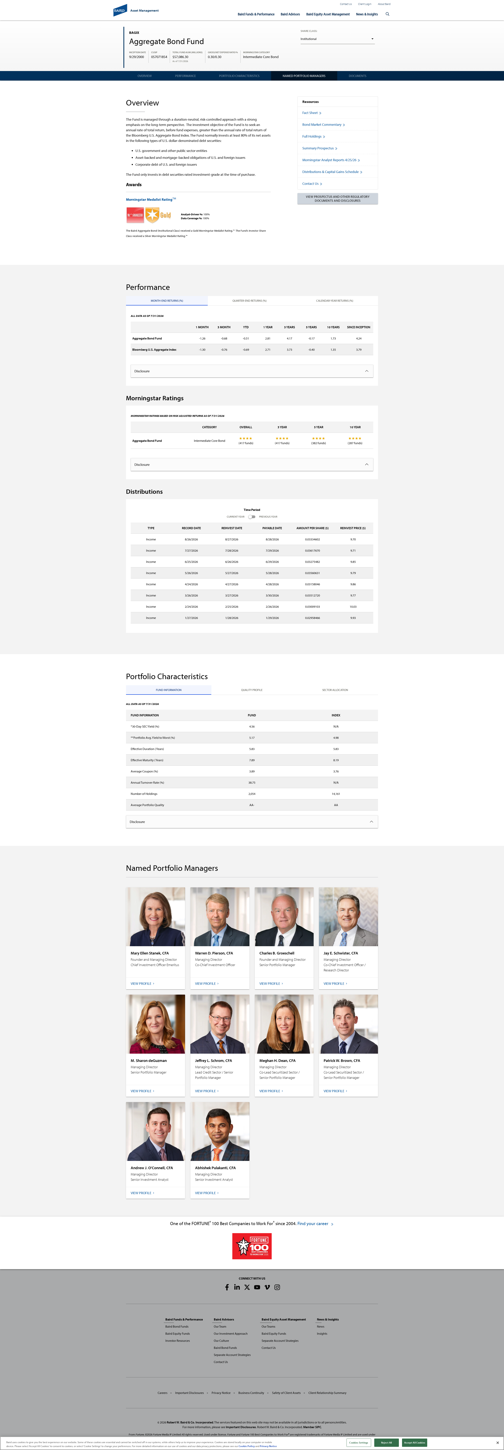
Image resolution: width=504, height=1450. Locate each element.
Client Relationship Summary (327, 1393)
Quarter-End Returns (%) (250, 300)
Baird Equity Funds (177, 1333)
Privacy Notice (221, 1393)
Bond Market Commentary (321, 124)
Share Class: (309, 31)
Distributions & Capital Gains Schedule (330, 171)
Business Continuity (251, 1393)
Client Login (365, 4)
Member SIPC (312, 1427)
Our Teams (268, 1326)
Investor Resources (177, 1341)
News (320, 1326)
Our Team (220, 1326)
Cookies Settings (358, 1442)
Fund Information (169, 690)
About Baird (384, 4)
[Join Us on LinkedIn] (237, 1287)
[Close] (497, 1442)
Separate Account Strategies (232, 1355)
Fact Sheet (310, 112)
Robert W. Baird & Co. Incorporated (190, 1422)
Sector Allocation (335, 690)
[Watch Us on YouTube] (257, 1287)
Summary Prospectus (318, 148)
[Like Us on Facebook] (227, 1287)
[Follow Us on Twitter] (247, 1287)
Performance (185, 76)
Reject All (386, 1442)
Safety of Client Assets (286, 1393)
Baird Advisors (290, 14)
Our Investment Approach (231, 1333)
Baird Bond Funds (176, 1326)
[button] (387, 14)
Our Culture (221, 1341)
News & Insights (367, 14)
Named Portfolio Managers (304, 76)
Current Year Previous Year (252, 516)
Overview (145, 76)
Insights (322, 1333)
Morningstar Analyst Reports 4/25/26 (329, 160)
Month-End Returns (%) (167, 300)
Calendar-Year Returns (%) (334, 300)
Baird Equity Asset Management (328, 14)
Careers (162, 1393)
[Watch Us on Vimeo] (267, 1287)
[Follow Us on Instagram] (277, 1287)
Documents (357, 76)
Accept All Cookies (414, 1442)
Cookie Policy (247, 1445)
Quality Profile (251, 690)
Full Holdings (311, 136)
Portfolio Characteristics (239, 76)
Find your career (313, 1223)
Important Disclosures (189, 1393)
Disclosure (142, 371)
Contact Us (346, 4)
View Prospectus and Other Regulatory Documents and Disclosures (338, 199)
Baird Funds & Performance (256, 14)
